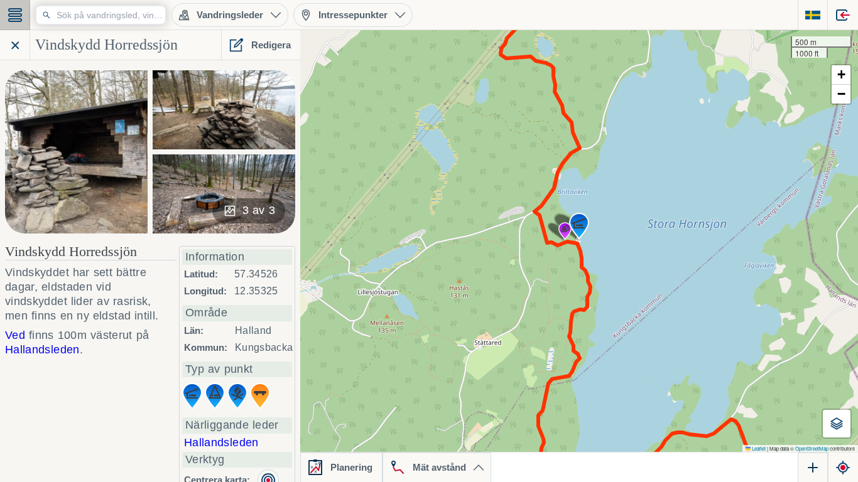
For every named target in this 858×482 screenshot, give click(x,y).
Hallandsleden (221, 442)
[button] (565, 231)
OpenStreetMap (811, 448)
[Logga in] (843, 15)
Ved (15, 335)
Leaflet (758, 448)
